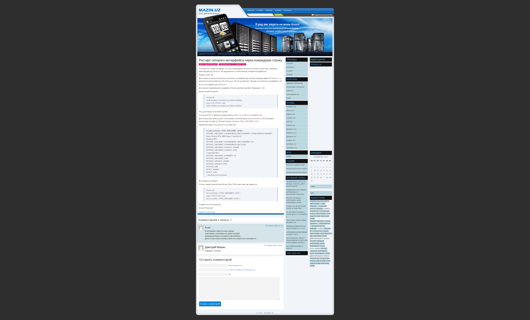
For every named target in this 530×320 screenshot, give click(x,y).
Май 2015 (289, 122)
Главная (251, 10)
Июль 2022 (290, 110)
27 (324, 177)
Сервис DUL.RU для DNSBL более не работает (296, 207)
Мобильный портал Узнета (297, 169)
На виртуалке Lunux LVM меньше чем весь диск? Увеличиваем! (295, 184)
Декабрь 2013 (291, 137)
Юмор (266, 54)
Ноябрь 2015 (291, 118)
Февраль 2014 (291, 133)
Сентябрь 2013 (291, 148)
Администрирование (207, 54)
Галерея (269, 10)
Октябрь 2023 (291, 107)
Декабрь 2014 (291, 129)
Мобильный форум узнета (296, 172)
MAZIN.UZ (222, 10)
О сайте (260, 10)
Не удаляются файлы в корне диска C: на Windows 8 (296, 214)
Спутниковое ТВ (254, 54)
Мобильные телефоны (227, 54)
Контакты (287, 10)
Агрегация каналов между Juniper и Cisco (296, 233)
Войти (288, 156)
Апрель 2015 (290, 125)
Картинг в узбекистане (295, 165)
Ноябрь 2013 (291, 140)
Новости (242, 54)
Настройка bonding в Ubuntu (294, 247)
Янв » (313, 193)
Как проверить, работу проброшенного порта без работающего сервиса (297, 240)
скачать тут (257, 115)
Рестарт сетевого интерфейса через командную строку (240, 60)
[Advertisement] (321, 107)
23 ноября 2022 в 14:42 (273, 245)
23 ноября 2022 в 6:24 (274, 226)
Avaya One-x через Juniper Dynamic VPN (296, 221)
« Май (313, 186)
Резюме (278, 10)
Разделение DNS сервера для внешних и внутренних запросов (296, 192)
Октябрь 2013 (291, 144)
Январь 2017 (290, 114)
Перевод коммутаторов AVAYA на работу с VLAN (295, 227)
